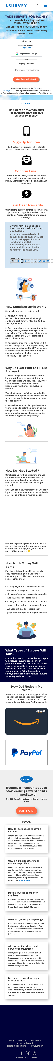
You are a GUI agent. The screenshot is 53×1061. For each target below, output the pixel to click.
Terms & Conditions (16, 1046)
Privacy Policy (8, 91)
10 (40, 261)
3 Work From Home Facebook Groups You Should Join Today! (26, 227)
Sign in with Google (28, 54)
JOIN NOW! (26, 811)
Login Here (26, 48)
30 (48, 261)
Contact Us (35, 1041)
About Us (21, 1041)
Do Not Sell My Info (25, 1043)
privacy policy (24, 880)
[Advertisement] (26, 520)
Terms (36, 88)
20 (44, 261)
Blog (11, 1041)
